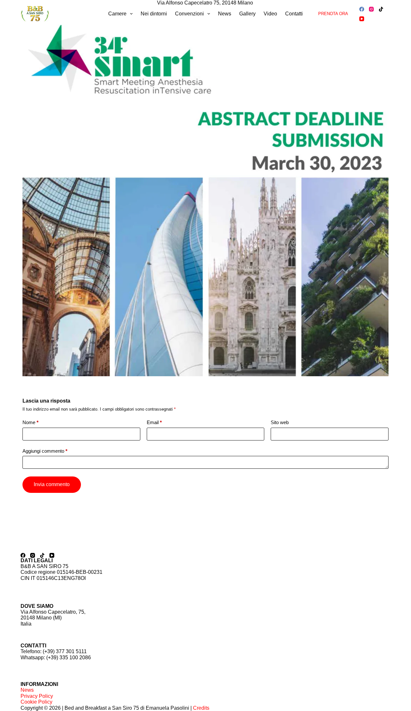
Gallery (247, 13)
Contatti (294, 13)
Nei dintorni (154, 13)
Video (270, 13)
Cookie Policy (36, 702)
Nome (30, 422)
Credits (201, 708)
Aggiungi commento (44, 451)
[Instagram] (371, 9)
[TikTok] (381, 9)
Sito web (280, 422)
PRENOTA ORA (333, 13)
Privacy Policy (37, 696)
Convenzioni (189, 13)
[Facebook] (361, 9)
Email (154, 422)
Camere (117, 13)
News (224, 13)
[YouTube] (361, 18)
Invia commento (52, 484)
